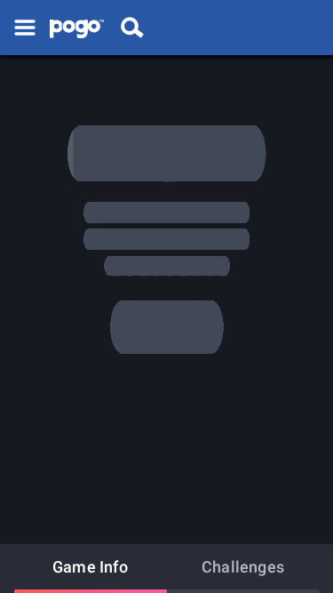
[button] (25, 27)
